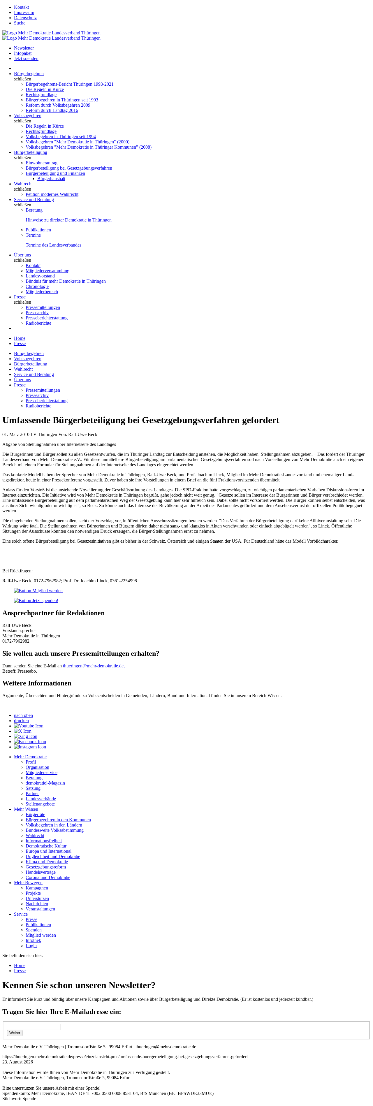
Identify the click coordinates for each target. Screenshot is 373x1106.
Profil (31, 761)
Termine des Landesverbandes (53, 244)
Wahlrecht (23, 183)
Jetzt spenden (26, 58)
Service (21, 914)
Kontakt (21, 7)
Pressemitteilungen (43, 307)
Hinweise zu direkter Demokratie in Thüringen (69, 219)
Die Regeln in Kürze (45, 89)
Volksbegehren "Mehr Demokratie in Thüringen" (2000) (77, 141)
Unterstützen (37, 898)
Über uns (22, 254)
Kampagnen (37, 887)
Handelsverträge (41, 872)
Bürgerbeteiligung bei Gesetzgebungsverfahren (69, 168)
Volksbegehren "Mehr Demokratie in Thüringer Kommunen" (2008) (89, 147)
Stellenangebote (40, 803)
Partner (32, 793)
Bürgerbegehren (29, 73)
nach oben (23, 715)
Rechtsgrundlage (41, 94)
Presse (20, 296)
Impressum (24, 12)
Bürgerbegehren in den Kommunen (58, 819)
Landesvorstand (40, 275)
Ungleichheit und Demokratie (53, 856)
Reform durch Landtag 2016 (52, 110)
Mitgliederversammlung (47, 270)
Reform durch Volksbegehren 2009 (58, 105)
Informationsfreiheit (44, 840)
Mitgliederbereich (42, 291)
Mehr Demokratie (30, 756)
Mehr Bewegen (28, 882)
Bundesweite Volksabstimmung (55, 830)
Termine (33, 235)
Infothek (33, 940)
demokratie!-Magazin (45, 782)
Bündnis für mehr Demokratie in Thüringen (66, 281)
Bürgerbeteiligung (30, 152)
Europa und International (48, 851)
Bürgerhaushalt (51, 178)
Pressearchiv (37, 312)
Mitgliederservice (41, 772)
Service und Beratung (34, 199)
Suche (19, 22)
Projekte (33, 893)
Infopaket (22, 53)
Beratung (34, 210)
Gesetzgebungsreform (46, 866)
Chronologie (37, 286)
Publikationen (38, 229)
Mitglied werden (41, 935)
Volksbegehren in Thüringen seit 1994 (61, 136)
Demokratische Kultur (46, 845)
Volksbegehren (27, 115)
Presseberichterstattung (47, 317)
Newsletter (24, 47)
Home (19, 338)
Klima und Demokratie (47, 861)
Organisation (37, 767)
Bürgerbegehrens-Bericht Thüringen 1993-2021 (70, 84)
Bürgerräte (35, 814)
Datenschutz (25, 17)
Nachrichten (37, 903)
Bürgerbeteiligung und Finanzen (55, 173)
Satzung (33, 788)
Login (31, 945)
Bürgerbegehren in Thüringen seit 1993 (62, 99)
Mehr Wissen (26, 809)
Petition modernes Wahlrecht (52, 194)
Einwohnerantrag (41, 162)
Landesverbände (41, 798)
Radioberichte (38, 323)
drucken (21, 720)
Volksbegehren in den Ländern (54, 824)
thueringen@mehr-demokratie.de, (94, 665)
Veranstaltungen (40, 908)
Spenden (34, 929)
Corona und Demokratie (48, 877)
